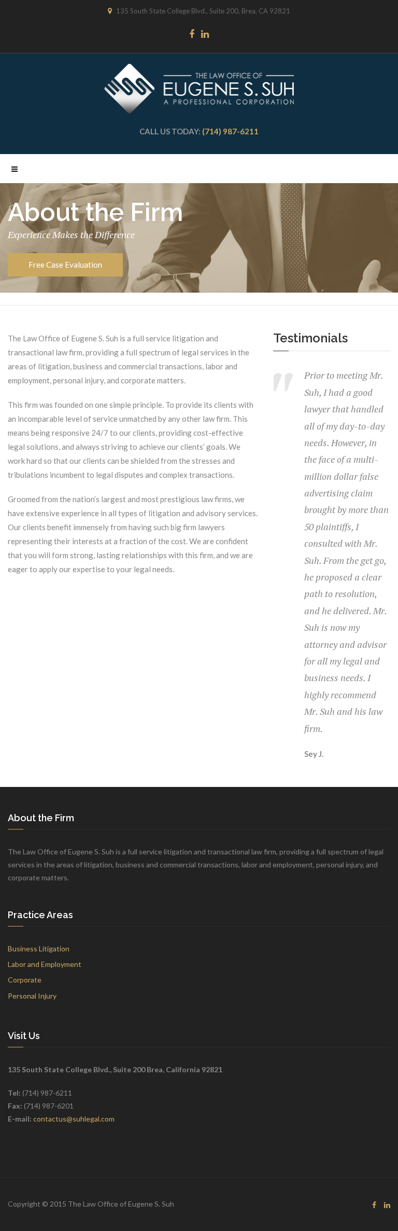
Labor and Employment (44, 964)
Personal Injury (32, 995)
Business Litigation (38, 948)
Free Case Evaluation (65, 264)
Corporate (24, 979)
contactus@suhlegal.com (74, 1118)
